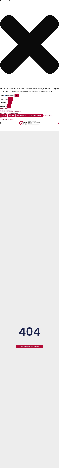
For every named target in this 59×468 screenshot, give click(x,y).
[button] (29, 45)
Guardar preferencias (35, 115)
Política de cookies (5, 117)
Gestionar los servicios (6, 110)
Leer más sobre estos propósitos (9, 113)
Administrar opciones (5, 108)
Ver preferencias (21, 115)
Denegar (11, 115)
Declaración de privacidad (6, 119)
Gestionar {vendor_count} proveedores (10, 111)
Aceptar (4, 115)
